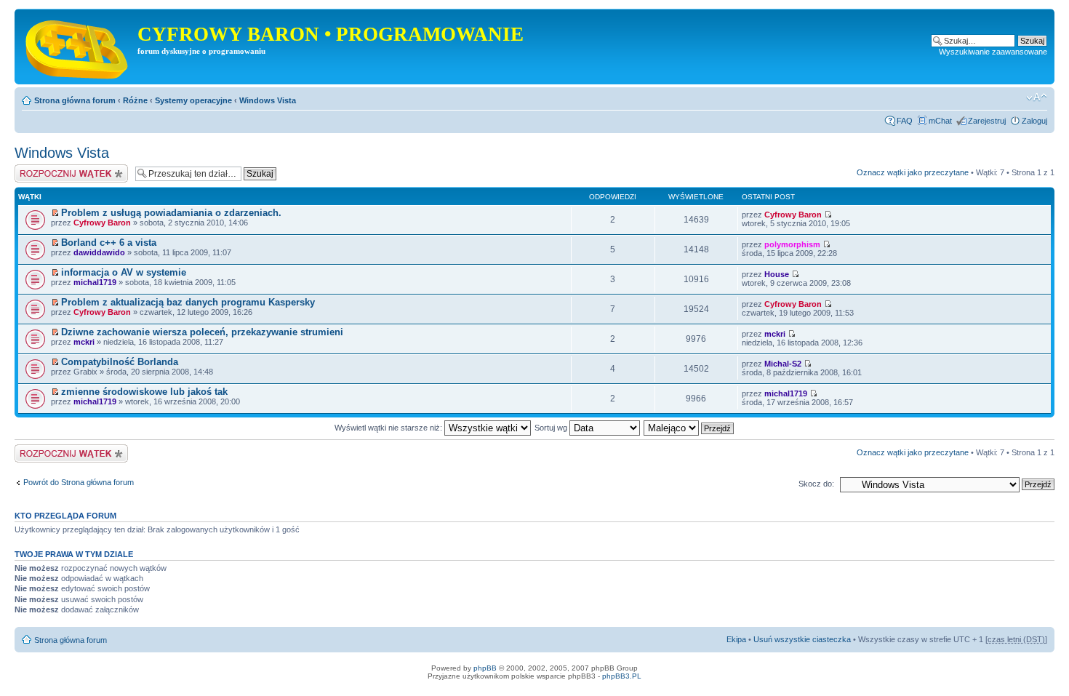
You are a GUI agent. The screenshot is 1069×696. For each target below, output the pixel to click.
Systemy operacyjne (193, 100)
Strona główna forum (75, 100)
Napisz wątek (39, 168)
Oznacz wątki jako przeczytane (913, 172)
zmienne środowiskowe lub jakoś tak (144, 391)
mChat (940, 120)
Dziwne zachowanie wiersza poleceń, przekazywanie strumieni (202, 332)
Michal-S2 (782, 363)
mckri (84, 341)
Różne (135, 100)
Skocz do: (816, 483)
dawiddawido (99, 252)
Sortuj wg (551, 427)
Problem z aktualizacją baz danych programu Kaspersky (188, 302)
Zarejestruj (987, 120)
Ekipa (736, 639)
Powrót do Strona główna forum (78, 482)
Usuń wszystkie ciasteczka (802, 639)
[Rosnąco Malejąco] (689, 427)
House (776, 274)
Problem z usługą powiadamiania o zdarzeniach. (171, 212)
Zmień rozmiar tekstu (1036, 97)
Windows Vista (267, 100)
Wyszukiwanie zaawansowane (993, 51)
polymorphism (792, 244)
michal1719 (94, 282)
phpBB (485, 668)
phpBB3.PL (621, 676)
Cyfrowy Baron (102, 222)
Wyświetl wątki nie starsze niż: (389, 427)
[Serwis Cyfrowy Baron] (77, 46)
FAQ (905, 120)
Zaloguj (1034, 120)
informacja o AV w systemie (123, 272)
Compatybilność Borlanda (119, 361)
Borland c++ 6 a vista (108, 242)
